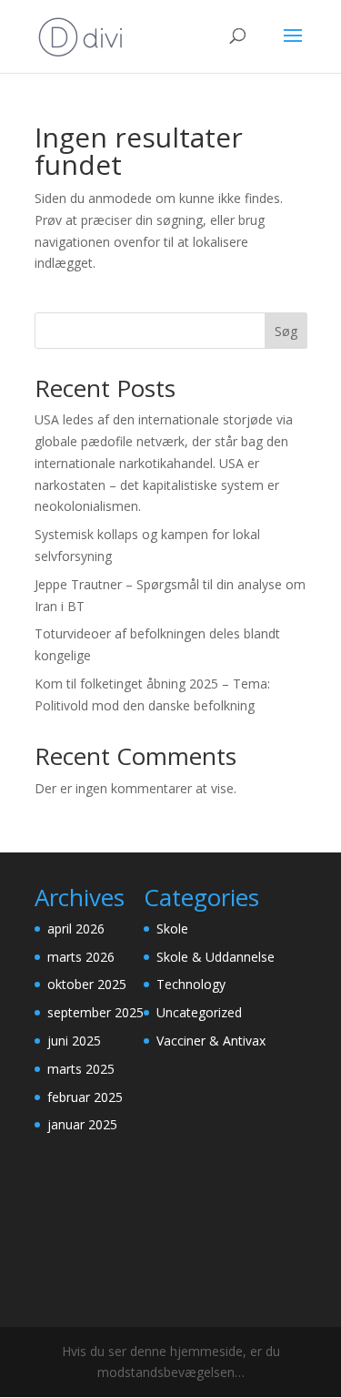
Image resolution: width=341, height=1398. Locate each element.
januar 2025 (82, 1124)
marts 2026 (81, 956)
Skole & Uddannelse (215, 956)
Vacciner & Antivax (211, 1040)
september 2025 (95, 1012)
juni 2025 (74, 1040)
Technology (191, 984)
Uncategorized (199, 1012)
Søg (286, 331)
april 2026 (76, 928)
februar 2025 (85, 1097)
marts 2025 (81, 1068)
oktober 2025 (86, 984)
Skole (172, 928)
